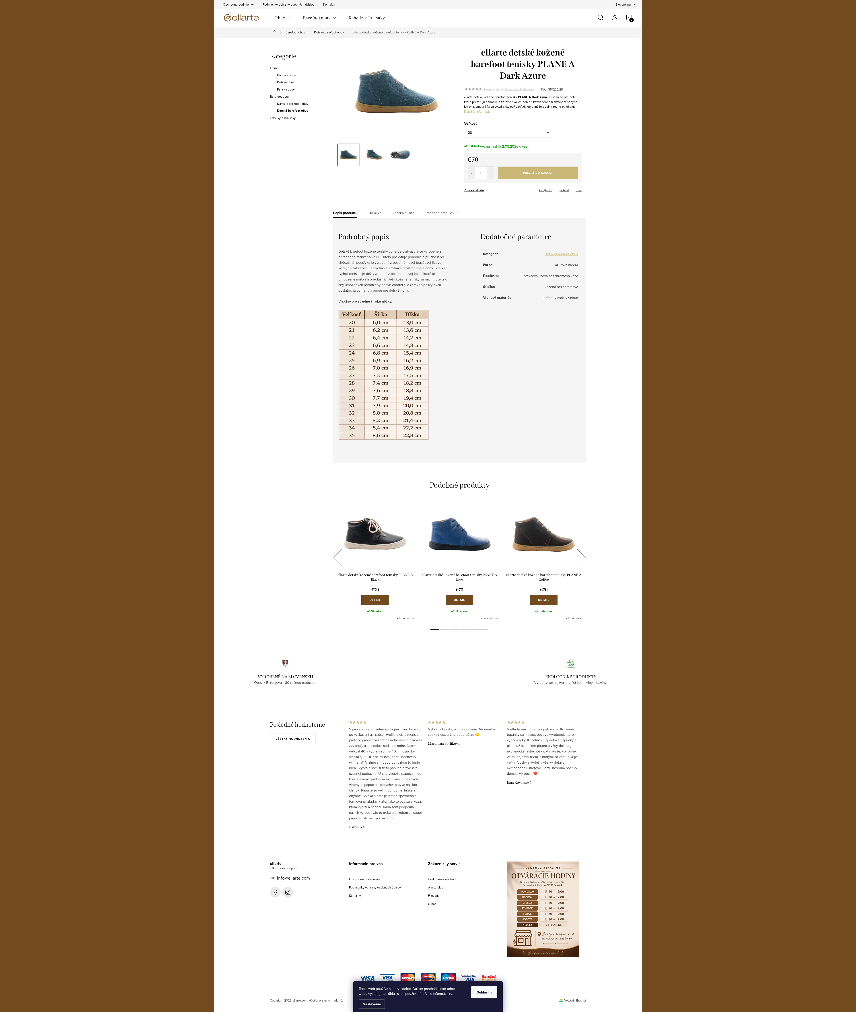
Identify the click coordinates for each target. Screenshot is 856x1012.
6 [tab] (483, 629)
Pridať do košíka (538, 173)
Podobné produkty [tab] (440, 212)
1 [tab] (434, 629)
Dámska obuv (286, 75)
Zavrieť (495, 189)
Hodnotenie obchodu (442, 879)
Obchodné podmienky (238, 4)
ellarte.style (287, 892)
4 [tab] (464, 629)
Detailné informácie (477, 111)
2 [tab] (444, 629)
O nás (432, 904)
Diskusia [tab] (374, 212)
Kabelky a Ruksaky (283, 118)
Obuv (274, 68)
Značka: (474, 190)
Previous (337, 558)
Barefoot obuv (280, 96)
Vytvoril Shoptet (575, 1000)
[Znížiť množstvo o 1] (471, 173)
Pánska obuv (286, 89)
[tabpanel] (375, 562)
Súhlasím (484, 992)
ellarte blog (435, 887)
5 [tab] (474, 629)
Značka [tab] (403, 212)
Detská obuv (285, 82)
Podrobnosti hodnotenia (519, 89)
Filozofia (433, 896)
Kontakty (329, 4)
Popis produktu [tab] (345, 212)
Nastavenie (372, 1004)
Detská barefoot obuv (292, 111)
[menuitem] (282, 18)
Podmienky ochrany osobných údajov (288, 4)
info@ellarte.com (293, 878)
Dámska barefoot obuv (292, 103)
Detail (375, 600)
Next (581, 558)
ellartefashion (275, 892)
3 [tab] (454, 629)
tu (450, 993)
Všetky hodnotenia (293, 739)
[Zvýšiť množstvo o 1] (490, 173)
